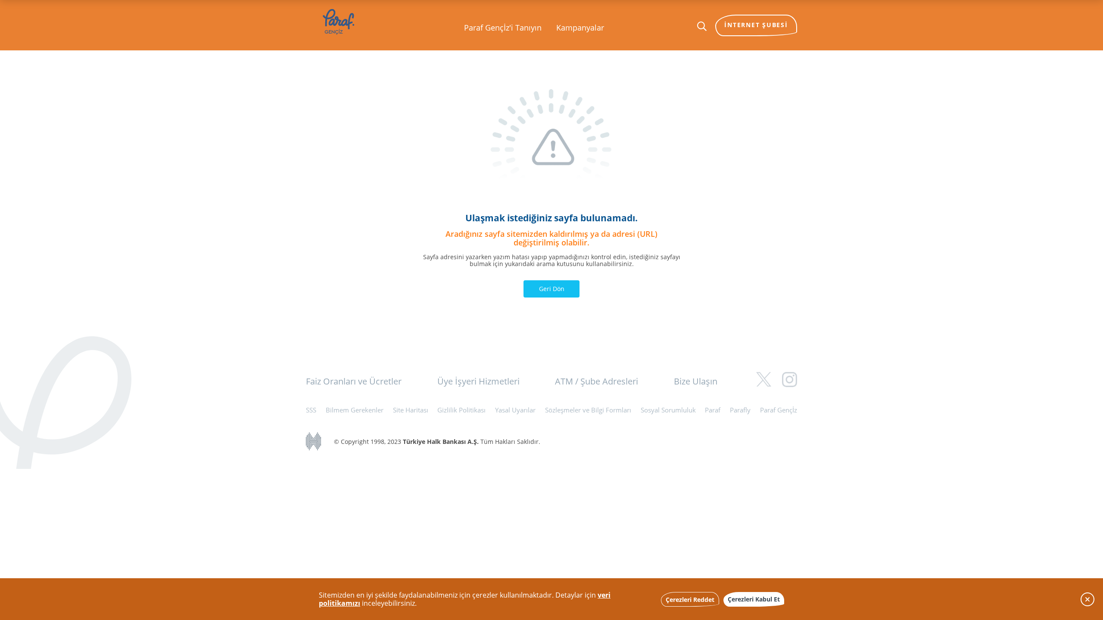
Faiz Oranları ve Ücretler (354, 381)
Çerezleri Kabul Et (754, 599)
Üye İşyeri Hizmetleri (478, 381)
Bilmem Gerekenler (354, 410)
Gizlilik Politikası (461, 410)
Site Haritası (410, 410)
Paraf (712, 410)
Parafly (740, 410)
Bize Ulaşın (695, 381)
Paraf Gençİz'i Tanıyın (503, 27)
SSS (311, 410)
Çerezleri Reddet (690, 599)
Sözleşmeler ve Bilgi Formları (588, 410)
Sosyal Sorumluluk (668, 410)
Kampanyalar (580, 27)
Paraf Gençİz (778, 410)
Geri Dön (551, 289)
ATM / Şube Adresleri (596, 381)
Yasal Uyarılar (515, 410)
